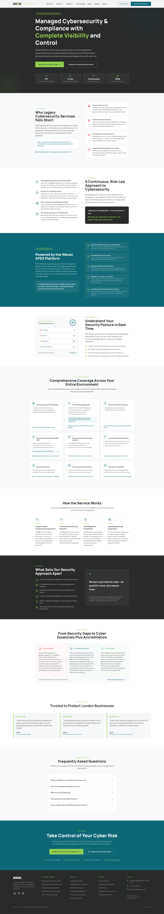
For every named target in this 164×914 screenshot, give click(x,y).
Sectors (59, 4)
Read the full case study (115, 679)
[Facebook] (18, 893)
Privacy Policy (147, 907)
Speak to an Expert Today (48, 64)
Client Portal (124, 4)
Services (49, 4)
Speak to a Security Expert (101, 852)
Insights (69, 4)
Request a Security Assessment (81, 64)
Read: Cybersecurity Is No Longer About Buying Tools (52, 152)
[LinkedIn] (14, 893)
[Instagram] (23, 893)
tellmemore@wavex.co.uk (138, 889)
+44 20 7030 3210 (135, 886)
